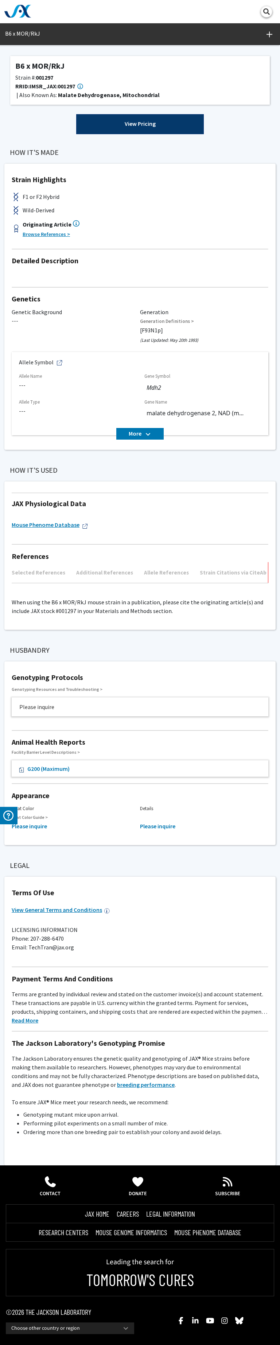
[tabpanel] (140, 587)
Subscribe (227, 1193)
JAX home (97, 1213)
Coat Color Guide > (30, 817)
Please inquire (29, 826)
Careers (128, 1213)
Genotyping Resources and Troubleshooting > (57, 689)
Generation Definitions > (167, 321)
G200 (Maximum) (48, 768)
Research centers (63, 1232)
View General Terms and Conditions (57, 909)
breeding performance (146, 1084)
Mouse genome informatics (131, 1232)
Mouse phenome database (207, 1232)
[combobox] (70, 1328)
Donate (138, 1193)
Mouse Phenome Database (45, 524)
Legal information (170, 1213)
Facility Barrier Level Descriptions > (46, 752)
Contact (50, 1193)
